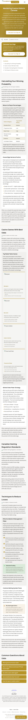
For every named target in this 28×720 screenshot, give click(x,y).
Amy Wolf (14, 694)
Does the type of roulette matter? (11, 681)
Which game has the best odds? (11, 662)
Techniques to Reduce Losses (11, 70)
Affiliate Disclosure (15, 712)
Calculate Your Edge (13, 32)
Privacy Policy (23, 712)
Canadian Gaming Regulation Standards (13, 68)
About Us (4, 712)
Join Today (14, 2)
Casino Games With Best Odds (11, 66)
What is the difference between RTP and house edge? (13, 667)
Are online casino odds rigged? (10, 673)
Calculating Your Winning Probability (12, 63)
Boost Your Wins (20, 717)
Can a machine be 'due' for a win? (11, 677)
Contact (9, 712)
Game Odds (15, 709)
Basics (11, 709)
